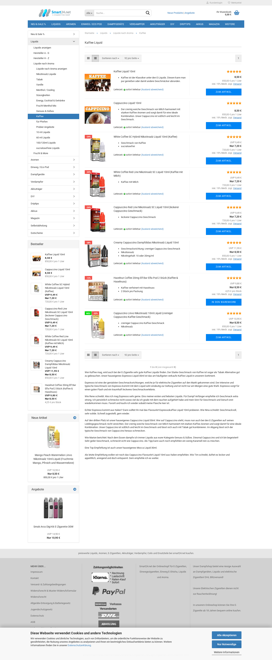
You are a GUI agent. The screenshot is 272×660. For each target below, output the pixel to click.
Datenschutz (37, 615)
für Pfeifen (42, 121)
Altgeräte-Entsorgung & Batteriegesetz (50, 603)
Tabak (39, 79)
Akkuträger (157, 24)
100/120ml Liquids (46, 142)
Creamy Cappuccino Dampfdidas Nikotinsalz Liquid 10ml (146, 242)
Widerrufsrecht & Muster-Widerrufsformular (53, 590)
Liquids (56, 24)
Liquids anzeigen (42, 47)
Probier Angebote (45, 127)
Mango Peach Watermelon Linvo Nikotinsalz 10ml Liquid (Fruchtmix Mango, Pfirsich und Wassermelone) (53, 459)
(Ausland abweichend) (152, 89)
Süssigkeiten (43, 95)
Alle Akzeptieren (226, 635)
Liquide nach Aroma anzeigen (51, 68)
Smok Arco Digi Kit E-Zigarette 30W (53, 526)
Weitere (230, 24)
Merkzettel (235, 2)
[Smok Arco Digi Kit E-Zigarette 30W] (53, 508)
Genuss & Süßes (45, 111)
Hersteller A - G (41, 53)
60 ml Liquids (43, 137)
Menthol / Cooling (45, 90)
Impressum (37, 571)
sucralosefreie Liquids (48, 148)
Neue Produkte (175, 12)
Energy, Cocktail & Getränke (50, 100)
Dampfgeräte (116, 24)
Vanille (39, 84)
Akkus (199, 24)
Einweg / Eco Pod (91, 24)
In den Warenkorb (224, 302)
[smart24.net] (55, 13)
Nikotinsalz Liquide (46, 74)
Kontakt (35, 578)
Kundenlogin (215, 2)
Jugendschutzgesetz (41, 609)
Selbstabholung (39, 225)
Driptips (185, 24)
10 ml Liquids (43, 132)
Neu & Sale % (38, 24)
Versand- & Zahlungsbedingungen (48, 584)
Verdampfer (137, 24)
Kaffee (39, 116)
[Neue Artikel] (74, 418)
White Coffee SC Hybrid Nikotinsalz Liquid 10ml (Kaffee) (145, 136)
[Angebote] (74, 489)
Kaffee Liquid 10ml (124, 71)
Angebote (190, 12)
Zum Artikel (223, 92)
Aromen (71, 24)
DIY (172, 24)
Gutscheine (37, 233)
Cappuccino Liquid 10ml (127, 103)
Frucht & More (40, 153)
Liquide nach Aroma (43, 63)
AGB (33, 622)
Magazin (214, 24)
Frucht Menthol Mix (46, 105)
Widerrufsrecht (38, 596)
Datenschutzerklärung (79, 645)
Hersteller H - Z (41, 58)
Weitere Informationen (226, 652)
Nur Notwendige (226, 644)
